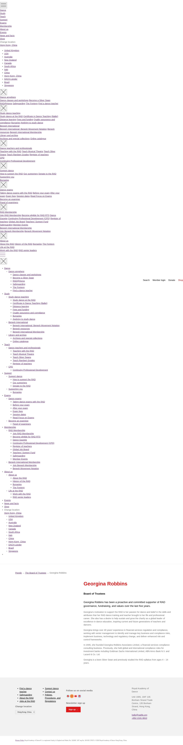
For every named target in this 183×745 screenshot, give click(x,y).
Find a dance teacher (48, 103)
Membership (6, 26)
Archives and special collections (15, 138)
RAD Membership (8, 212)
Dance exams (6, 190)
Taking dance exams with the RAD (16, 193)
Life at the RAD (7, 247)
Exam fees (11, 196)
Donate (171, 280)
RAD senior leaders (28, 250)
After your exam (20, 408)
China (7, 73)
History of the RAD (23, 244)
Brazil (6, 82)
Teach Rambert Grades (18, 154)
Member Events (20, 225)
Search (146, 280)
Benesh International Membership (26, 132)
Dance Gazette (20, 440)
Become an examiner (10, 199)
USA (6, 53)
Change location (23, 706)
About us (4, 29)
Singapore (9, 85)
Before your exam (41, 193)
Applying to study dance (32, 123)
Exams (3, 23)
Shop (2, 39)
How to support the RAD (11, 174)
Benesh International (9, 126)
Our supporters (31, 174)
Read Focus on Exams (41, 196)
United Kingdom (11, 50)
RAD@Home (6, 103)
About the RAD (7, 244)
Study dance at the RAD (11, 116)
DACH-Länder (10, 79)
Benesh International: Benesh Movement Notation (23, 129)
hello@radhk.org (139, 715)
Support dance (7, 170)
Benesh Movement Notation (37, 231)
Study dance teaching (10, 113)
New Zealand (10, 60)
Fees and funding (25, 119)
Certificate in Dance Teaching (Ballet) (40, 116)
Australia (8, 57)
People (18, 573)
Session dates (23, 196)
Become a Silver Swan (39, 100)
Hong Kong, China (8, 45)
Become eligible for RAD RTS (35, 215)
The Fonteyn (32, 103)
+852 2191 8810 (139, 718)
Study (2, 13)
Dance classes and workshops (14, 100)
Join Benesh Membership (12, 231)
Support (3, 20)
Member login (159, 280)
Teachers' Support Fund (37, 221)
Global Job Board (17, 221)
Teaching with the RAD (10, 151)
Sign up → (73, 709)
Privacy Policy (19, 740)
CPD (2, 158)
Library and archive (9, 135)
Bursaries (15, 123)
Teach (3, 16)
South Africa (10, 66)
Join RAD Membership (10, 215)
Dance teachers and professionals (16, 148)
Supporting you (7, 177)
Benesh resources (21, 328)
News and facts (7, 35)
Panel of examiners (9, 202)
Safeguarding (19, 103)
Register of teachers (39, 154)
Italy (6, 69)
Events (3, 32)
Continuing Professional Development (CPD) (29, 218)
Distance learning (8, 119)
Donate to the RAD (47, 174)
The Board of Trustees (35, 573)
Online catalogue (38, 138)
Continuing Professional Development (17, 161)
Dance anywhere (8, 97)
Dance (3, 10)
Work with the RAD (9, 250)
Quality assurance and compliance (29, 313)
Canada (8, 63)
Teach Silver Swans (22, 357)
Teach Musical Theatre (32, 151)
